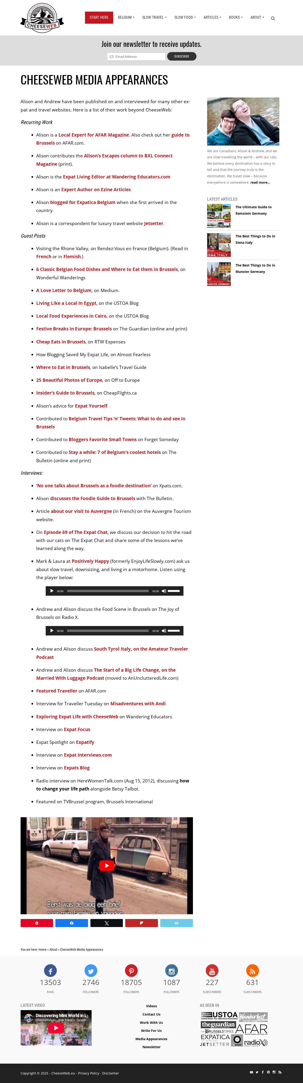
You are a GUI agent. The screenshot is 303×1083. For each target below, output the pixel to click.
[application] (114, 591)
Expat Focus (77, 729)
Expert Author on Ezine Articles (96, 189)
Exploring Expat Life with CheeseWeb (77, 717)
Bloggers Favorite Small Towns (103, 439)
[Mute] (164, 591)
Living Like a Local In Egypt (66, 303)
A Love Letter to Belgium (64, 290)
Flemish (72, 256)
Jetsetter (153, 223)
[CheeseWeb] (42, 18)
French (43, 256)
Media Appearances (151, 1039)
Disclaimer (110, 1073)
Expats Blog (77, 768)
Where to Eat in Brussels (63, 367)
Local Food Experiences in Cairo (71, 316)
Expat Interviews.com (88, 755)
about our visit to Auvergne (81, 511)
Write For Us (151, 1030)
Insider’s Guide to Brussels (65, 393)
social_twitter (257, 1072)
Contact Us (151, 1014)
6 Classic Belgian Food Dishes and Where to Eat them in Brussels (107, 269)
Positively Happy (90, 561)
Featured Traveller (56, 691)
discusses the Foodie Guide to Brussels (92, 498)
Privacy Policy (88, 1073)
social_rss (280, 1072)
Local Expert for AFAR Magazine (93, 135)
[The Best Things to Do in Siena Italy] (219, 245)
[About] (243, 122)
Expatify (85, 742)
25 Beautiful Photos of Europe (69, 380)
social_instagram (274, 1072)
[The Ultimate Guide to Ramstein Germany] (219, 216)
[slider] (174, 590)
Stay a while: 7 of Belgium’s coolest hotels (115, 452)
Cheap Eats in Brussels (60, 342)
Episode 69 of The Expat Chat (75, 532)
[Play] (51, 591)
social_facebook (263, 1072)
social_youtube (251, 1072)
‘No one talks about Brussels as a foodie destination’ (94, 486)
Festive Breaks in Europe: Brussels (74, 329)
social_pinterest (268, 1072)
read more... (260, 182)
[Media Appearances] (234, 1030)
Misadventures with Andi (138, 704)
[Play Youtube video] (107, 865)
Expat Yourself (91, 406)
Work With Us (151, 1022)
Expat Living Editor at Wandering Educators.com (116, 177)
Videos (151, 1006)
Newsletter (151, 1047)
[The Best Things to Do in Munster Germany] (219, 274)
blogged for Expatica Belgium (83, 202)
